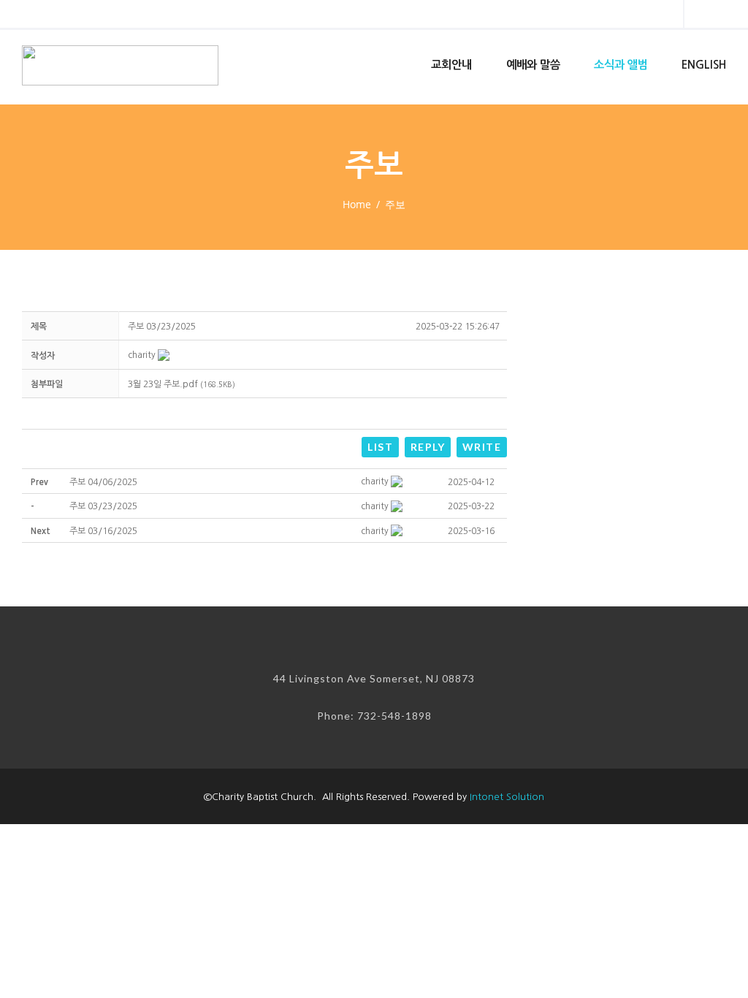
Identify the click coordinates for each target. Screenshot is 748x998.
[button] (142, 355)
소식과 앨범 (621, 64)
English (704, 64)
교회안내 (451, 64)
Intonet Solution (507, 796)
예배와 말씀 (533, 64)
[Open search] (659, 16)
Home (357, 204)
